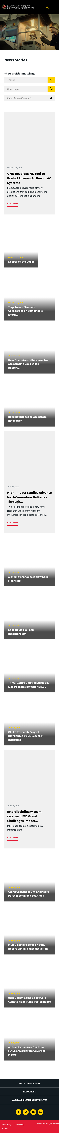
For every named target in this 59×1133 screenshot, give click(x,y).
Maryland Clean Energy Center (29, 1099)
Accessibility (18, 1125)
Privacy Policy (6, 1125)
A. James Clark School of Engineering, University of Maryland (17, 2)
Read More (12, 203)
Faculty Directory (29, 1083)
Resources (29, 1091)
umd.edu (4, 1129)
